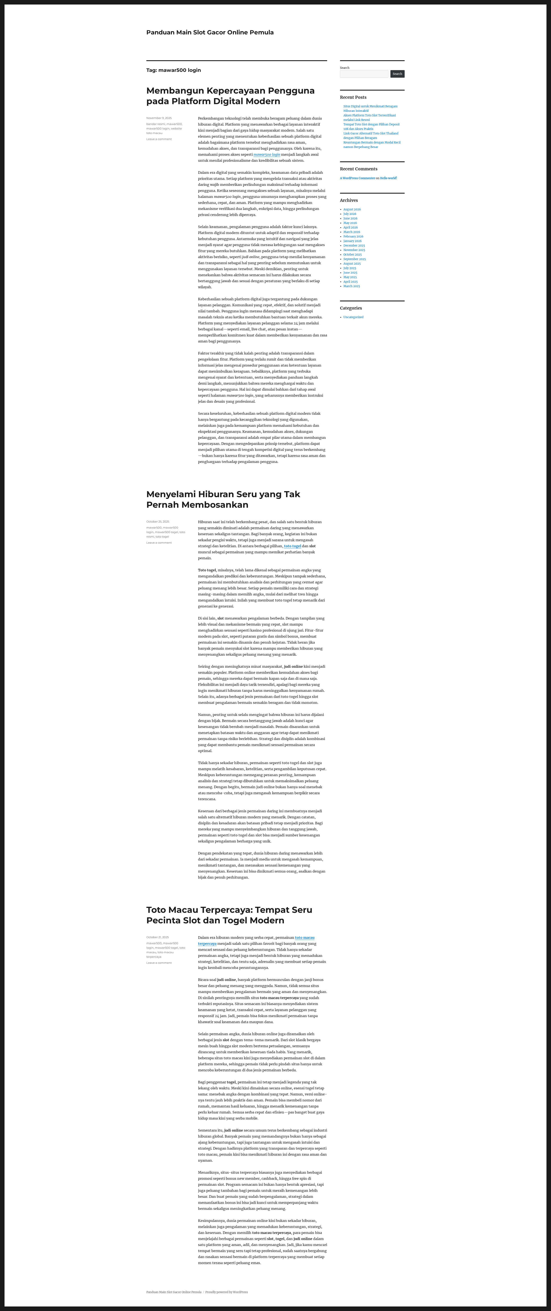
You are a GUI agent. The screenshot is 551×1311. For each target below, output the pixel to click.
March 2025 (352, 286)
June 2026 (351, 218)
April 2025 (351, 282)
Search (345, 68)
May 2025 (350, 277)
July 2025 (350, 268)
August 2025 (352, 263)
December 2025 (354, 245)
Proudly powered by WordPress (226, 1292)
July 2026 (350, 214)
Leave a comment (159, 139)
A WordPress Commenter (357, 178)
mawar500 (174, 124)
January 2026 (353, 241)
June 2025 (350, 273)
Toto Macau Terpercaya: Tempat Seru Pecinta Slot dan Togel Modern (229, 914)
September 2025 (355, 259)
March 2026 (352, 232)
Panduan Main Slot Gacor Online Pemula (210, 32)
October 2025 (353, 254)
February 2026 (354, 236)
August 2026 (352, 209)
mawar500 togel (166, 532)
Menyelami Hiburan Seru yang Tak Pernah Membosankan (223, 499)
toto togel (292, 546)
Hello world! (388, 178)
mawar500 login (267, 154)
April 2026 (351, 227)
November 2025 (354, 250)
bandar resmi (155, 124)
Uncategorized (354, 317)
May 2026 (350, 223)
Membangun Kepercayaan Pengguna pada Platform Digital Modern (230, 95)
